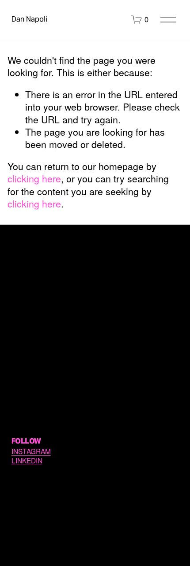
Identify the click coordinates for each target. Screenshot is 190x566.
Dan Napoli (29, 19)
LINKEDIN (26, 460)
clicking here (34, 178)
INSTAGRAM (31, 451)
